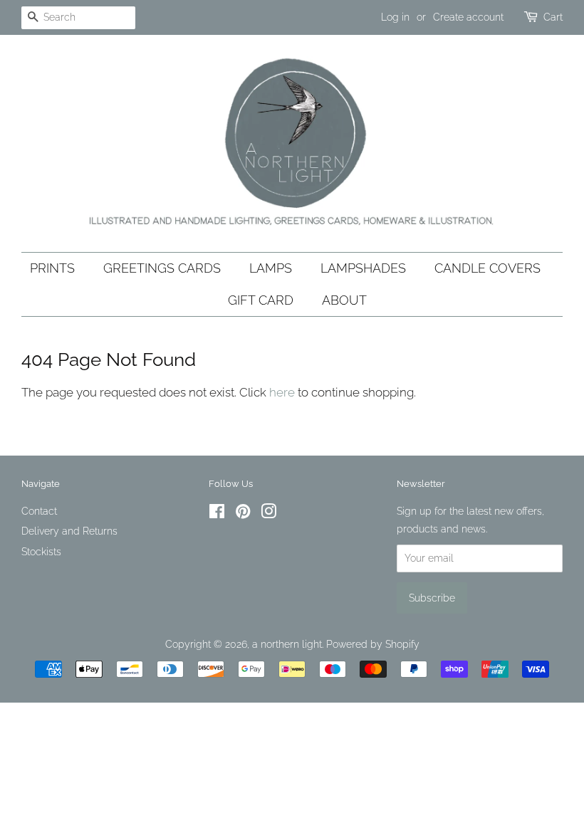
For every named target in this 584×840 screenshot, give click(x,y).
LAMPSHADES (363, 268)
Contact (39, 511)
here (282, 392)
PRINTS (52, 268)
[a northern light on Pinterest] (243, 514)
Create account (468, 17)
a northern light (287, 644)
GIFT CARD (260, 300)
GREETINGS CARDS (162, 268)
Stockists (41, 551)
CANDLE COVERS (487, 268)
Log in (395, 17)
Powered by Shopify (372, 644)
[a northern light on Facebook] (217, 514)
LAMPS (270, 268)
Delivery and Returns (69, 531)
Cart (553, 17)
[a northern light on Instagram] (268, 514)
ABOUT (344, 300)
